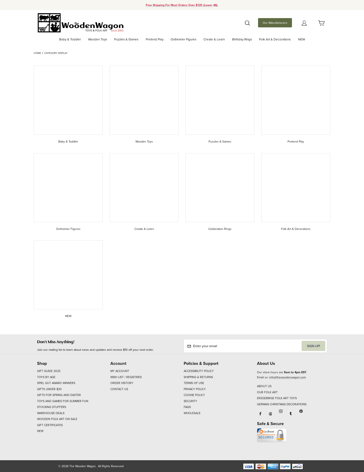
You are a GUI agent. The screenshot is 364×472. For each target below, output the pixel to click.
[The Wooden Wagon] (80, 22)
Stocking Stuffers (51, 407)
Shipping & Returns (198, 377)
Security (190, 401)
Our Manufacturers (275, 23)
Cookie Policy (194, 395)
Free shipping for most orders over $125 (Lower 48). (182, 5)
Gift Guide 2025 (48, 371)
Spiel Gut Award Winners (56, 383)
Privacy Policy (195, 389)
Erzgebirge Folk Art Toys (277, 398)
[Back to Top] (351, 446)
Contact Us (119, 389)
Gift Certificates (50, 425)
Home (37, 53)
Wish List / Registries (126, 377)
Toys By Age (46, 377)
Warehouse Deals (50, 413)
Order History (121, 383)
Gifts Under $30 (49, 389)
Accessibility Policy (199, 371)
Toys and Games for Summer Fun (62, 401)
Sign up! (313, 346)
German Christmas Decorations (281, 404)
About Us (264, 386)
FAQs (187, 407)
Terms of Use (194, 383)
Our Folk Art (267, 392)
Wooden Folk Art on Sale (57, 419)
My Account (119, 371)
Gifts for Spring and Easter (59, 395)
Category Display (56, 53)
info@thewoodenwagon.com (287, 377)
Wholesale (192, 413)
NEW (40, 431)
